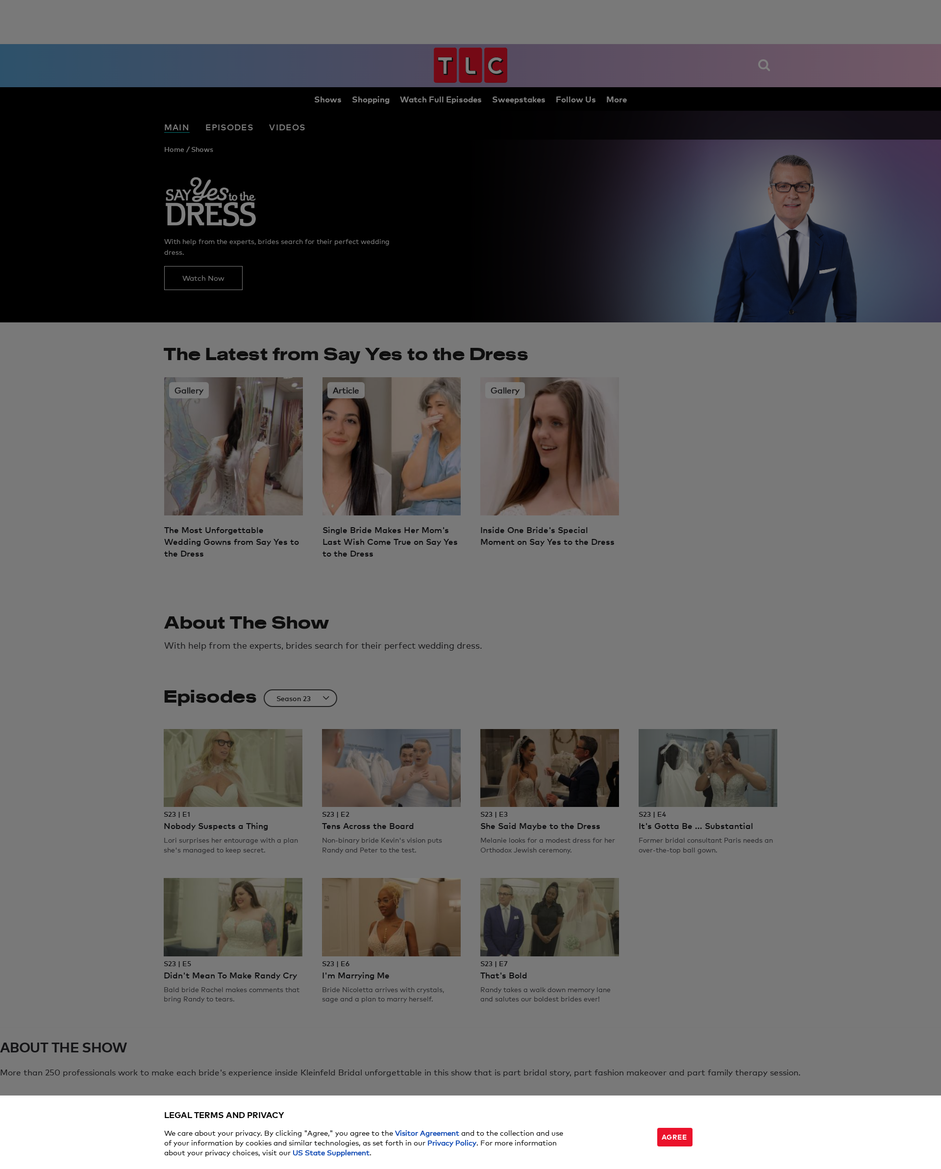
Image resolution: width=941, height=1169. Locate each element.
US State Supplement (331, 1152)
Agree (674, 1136)
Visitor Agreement (427, 1132)
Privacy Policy (451, 1142)
